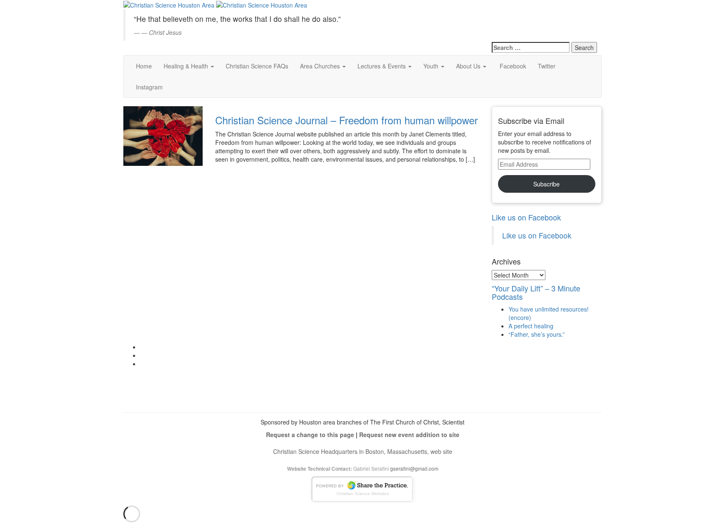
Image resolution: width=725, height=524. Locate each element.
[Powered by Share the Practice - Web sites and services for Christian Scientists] (362, 488)
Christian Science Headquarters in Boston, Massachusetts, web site (362, 451)
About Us (469, 66)
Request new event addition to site (409, 434)
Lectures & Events (382, 66)
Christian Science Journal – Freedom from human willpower (346, 120)
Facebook (512, 66)
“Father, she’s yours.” (537, 334)
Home (144, 66)
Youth (431, 66)
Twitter (546, 66)
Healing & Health (187, 66)
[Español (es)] (513, 23)
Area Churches (321, 66)
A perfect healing (531, 326)
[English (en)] (513, 10)
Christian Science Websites (362, 493)
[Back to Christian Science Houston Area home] (168, 4)
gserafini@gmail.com (414, 468)
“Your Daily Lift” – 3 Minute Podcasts (536, 292)
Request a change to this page (310, 434)
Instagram (149, 87)
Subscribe (546, 184)
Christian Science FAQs (257, 66)
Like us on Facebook (526, 217)
